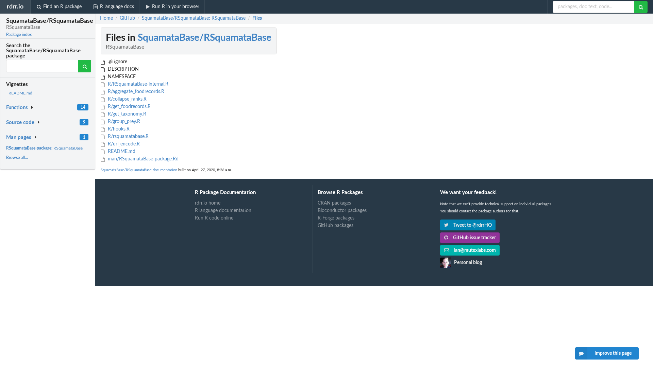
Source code (20, 122)
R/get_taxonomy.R (126, 114)
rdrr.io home (207, 203)
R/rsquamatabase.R (127, 136)
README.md (20, 93)
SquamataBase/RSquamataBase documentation (139, 170)
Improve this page (613, 353)
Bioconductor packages (342, 210)
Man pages (18, 137)
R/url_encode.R (123, 144)
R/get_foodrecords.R (128, 106)
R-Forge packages (336, 218)
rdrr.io (15, 7)
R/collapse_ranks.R (126, 99)
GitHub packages (335, 225)
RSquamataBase (44, 148)
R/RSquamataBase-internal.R (137, 84)
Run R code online (214, 218)
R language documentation (223, 210)
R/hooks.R (118, 129)
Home (106, 18)
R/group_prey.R (123, 121)
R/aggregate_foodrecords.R (135, 91)
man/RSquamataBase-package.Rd (142, 159)
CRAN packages (334, 203)
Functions (17, 107)
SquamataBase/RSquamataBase (204, 37)
